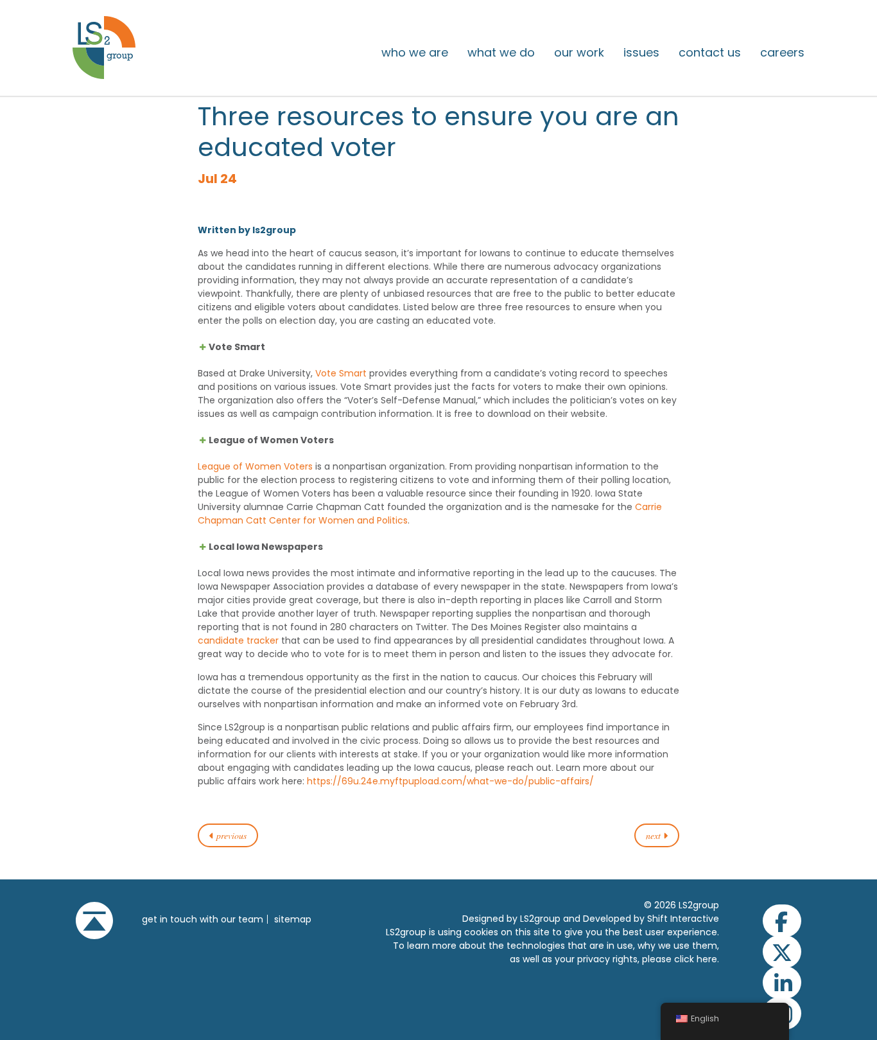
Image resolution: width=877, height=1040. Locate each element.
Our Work (579, 52)
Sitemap (292, 919)
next (654, 835)
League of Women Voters (255, 466)
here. (708, 959)
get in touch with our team (202, 919)
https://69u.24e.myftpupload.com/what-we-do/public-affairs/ (450, 781)
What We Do (501, 52)
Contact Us (710, 52)
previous (230, 835)
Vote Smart (341, 373)
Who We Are (414, 52)
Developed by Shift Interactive (651, 918)
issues (641, 52)
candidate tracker (238, 640)
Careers (782, 52)
